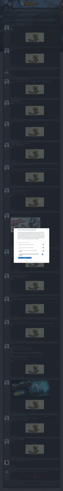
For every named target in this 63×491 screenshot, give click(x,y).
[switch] (43, 244)
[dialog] (31, 245)
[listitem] (31, 242)
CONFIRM (25, 257)
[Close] (47, 230)
